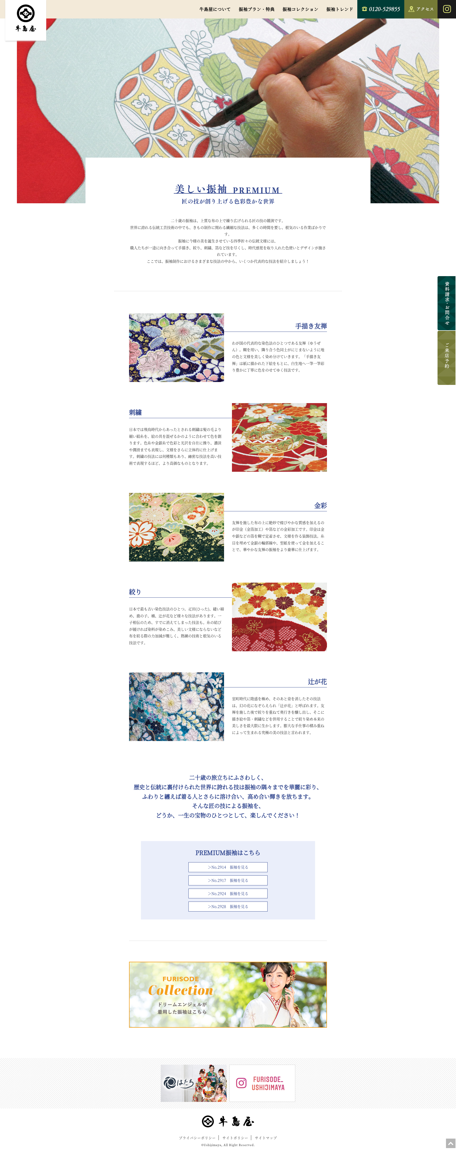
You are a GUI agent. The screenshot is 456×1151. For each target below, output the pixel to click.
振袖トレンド (339, 9)
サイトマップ (266, 1137)
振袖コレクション (301, 9)
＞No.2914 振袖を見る (228, 867)
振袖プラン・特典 (257, 9)
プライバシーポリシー (197, 1137)
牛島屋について (215, 9)
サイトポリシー (235, 1137)
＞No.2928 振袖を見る (228, 906)
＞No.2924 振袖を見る (228, 893)
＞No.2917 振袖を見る (228, 880)
